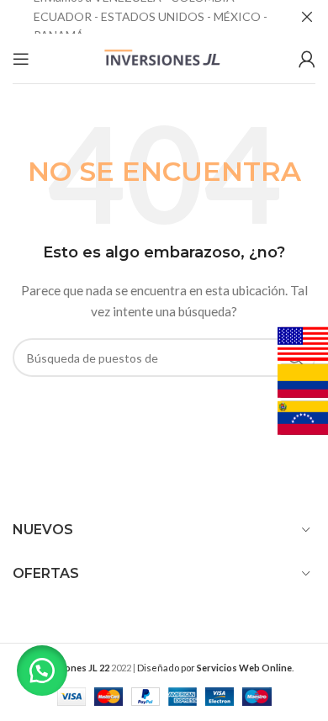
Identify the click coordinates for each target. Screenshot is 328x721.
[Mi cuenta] (307, 59)
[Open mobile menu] (21, 59)
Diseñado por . (215, 667)
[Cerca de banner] (307, 17)
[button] (42, 670)
